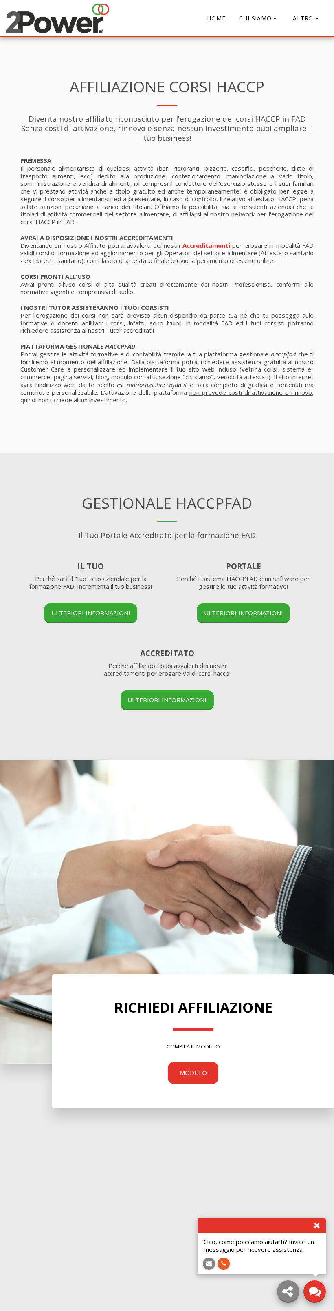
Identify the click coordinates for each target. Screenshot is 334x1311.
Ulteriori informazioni (90, 613)
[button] (259, 18)
